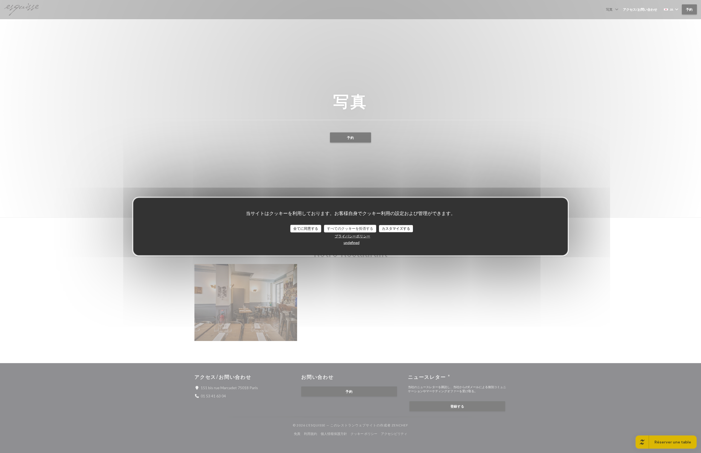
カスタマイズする (396, 228)
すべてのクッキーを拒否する (350, 228)
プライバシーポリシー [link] (352, 236)
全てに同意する (305, 228)
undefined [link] (352, 242)
